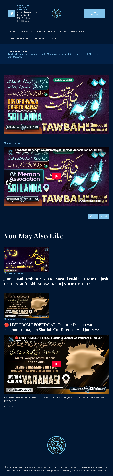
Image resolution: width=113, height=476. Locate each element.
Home (11, 51)
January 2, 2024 (16, 319)
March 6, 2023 (15, 143)
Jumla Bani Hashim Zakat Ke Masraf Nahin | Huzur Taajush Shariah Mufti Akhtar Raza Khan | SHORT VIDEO (56, 281)
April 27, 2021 (15, 273)
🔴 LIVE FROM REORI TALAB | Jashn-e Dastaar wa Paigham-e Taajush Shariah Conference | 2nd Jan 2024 (52, 327)
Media (21, 51)
